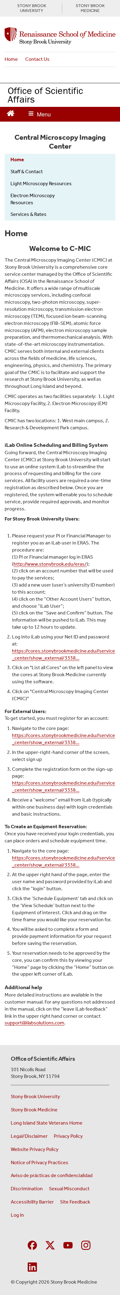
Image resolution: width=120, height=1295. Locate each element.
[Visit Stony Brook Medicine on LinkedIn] (32, 1266)
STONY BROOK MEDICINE (90, 8)
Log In (17, 1215)
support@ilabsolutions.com (34, 1023)
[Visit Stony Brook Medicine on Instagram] (86, 1244)
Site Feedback (75, 1202)
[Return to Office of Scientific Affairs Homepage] (10, 112)
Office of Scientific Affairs (45, 94)
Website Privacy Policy (34, 1149)
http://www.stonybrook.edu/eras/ (50, 564)
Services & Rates (28, 214)
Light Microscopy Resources (41, 183)
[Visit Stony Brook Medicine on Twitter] (50, 1244)
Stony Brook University (35, 1096)
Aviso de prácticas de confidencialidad (52, 1175)
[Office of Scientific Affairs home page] (60, 36)
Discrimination (27, 1189)
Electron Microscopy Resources (32, 199)
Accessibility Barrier (32, 1202)
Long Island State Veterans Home (46, 1123)
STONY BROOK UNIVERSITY (31, 8)
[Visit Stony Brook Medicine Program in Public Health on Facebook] (32, 1244)
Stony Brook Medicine (34, 1110)
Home (11, 59)
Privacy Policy (68, 1136)
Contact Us (37, 59)
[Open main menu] (39, 114)
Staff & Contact (26, 171)
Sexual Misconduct (69, 1189)
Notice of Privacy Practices (39, 1162)
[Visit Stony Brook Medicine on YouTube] (68, 1244)
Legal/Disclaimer (29, 1136)
